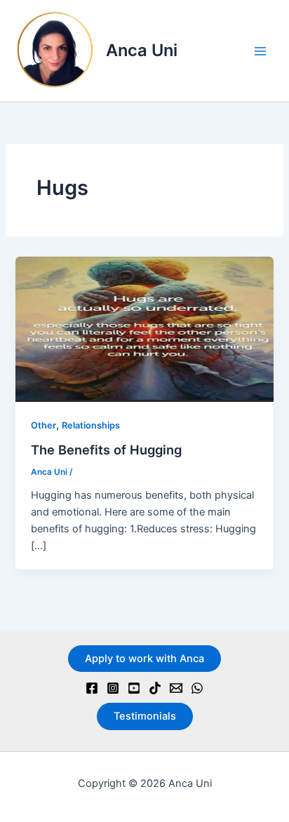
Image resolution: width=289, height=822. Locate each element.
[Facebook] (92, 688)
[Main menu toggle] (260, 51)
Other (43, 425)
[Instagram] (113, 688)
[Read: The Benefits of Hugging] (144, 328)
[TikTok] (155, 688)
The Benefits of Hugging (106, 449)
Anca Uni (141, 50)
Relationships (91, 425)
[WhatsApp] (197, 688)
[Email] (176, 688)
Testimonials (145, 716)
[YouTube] (134, 688)
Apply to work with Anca (144, 658)
